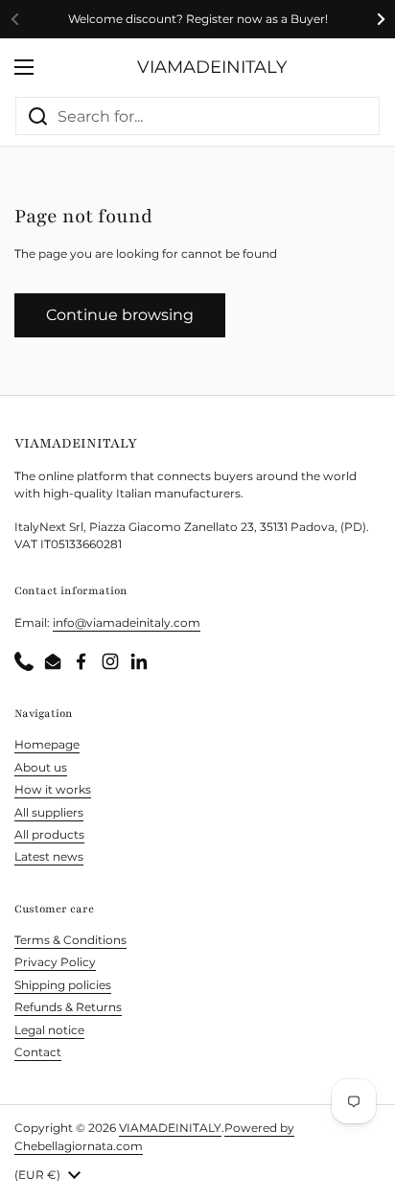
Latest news (48, 856)
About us (40, 767)
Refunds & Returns (68, 1007)
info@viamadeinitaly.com (126, 622)
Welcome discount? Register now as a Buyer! (198, 18)
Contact (37, 1052)
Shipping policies (62, 985)
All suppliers (48, 812)
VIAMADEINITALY (212, 67)
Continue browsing (120, 315)
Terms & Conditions (70, 940)
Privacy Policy (55, 962)
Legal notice (49, 1030)
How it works (52, 789)
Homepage (47, 744)
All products (49, 834)
